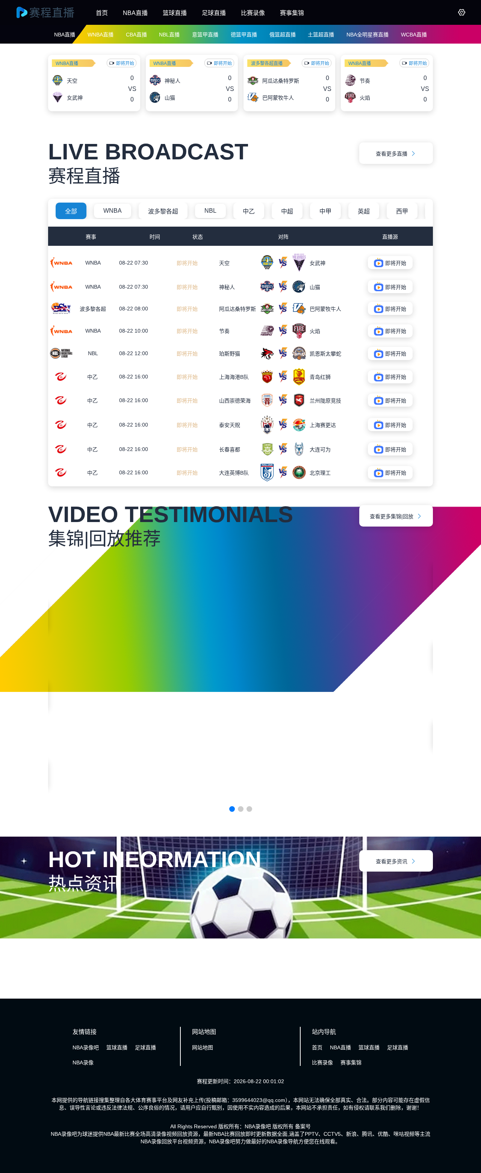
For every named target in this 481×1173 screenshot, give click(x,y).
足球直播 (214, 13)
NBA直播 (135, 13)
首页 (102, 13)
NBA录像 (83, 1062)
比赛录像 (253, 13)
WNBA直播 (100, 35)
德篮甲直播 (244, 35)
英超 (364, 211)
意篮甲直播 (205, 35)
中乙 (249, 211)
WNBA (112, 210)
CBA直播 (136, 35)
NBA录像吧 (86, 1047)
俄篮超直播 (282, 35)
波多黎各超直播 (267, 63)
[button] (232, 809)
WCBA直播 (414, 35)
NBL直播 (169, 35)
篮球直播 (175, 13)
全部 (71, 211)
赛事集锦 (292, 13)
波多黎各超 (163, 211)
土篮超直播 (321, 35)
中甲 (325, 211)
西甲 (402, 211)
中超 (287, 211)
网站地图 (202, 1047)
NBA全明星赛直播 (367, 35)
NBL (210, 210)
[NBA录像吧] (52, 12)
